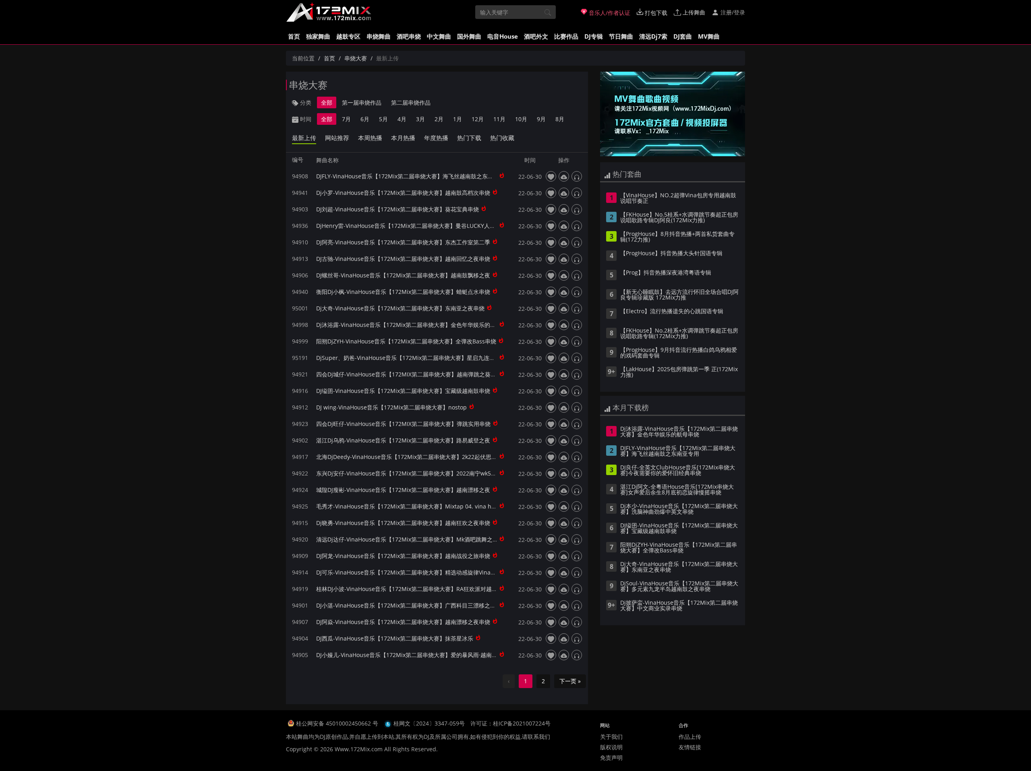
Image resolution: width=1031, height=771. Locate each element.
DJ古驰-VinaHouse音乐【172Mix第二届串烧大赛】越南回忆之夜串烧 (403, 259)
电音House (502, 36)
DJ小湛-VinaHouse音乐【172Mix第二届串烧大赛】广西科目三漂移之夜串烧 (411, 605)
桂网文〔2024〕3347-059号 (429, 723)
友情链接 (690, 747)
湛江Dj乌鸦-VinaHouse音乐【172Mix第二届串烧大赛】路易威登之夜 (403, 440)
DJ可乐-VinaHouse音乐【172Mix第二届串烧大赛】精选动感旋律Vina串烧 (409, 572)
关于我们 (611, 736)
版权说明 (611, 747)
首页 (294, 36)
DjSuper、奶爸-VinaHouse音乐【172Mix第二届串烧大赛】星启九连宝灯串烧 (414, 358)
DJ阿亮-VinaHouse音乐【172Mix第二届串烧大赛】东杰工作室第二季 (403, 242)
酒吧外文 (536, 36)
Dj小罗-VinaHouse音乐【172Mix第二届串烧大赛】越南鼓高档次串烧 (403, 192)
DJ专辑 (593, 36)
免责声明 (611, 757)
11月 (499, 119)
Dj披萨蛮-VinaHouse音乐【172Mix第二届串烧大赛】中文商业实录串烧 (679, 606)
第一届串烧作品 (361, 102)
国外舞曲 (469, 36)
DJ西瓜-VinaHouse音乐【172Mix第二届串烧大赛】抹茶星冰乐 (394, 638)
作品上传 (690, 736)
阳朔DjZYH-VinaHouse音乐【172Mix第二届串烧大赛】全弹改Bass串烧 (406, 341)
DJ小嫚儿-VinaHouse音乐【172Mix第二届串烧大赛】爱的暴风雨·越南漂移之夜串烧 (421, 655)
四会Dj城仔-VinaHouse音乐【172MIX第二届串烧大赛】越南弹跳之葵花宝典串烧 (417, 374)
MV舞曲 (709, 36)
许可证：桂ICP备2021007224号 (510, 723)
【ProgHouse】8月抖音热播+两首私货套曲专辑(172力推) (677, 237)
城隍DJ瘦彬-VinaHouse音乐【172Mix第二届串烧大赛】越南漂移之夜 (403, 490)
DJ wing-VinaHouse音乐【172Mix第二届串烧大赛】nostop (391, 407)
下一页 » (570, 681)
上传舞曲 (693, 12)
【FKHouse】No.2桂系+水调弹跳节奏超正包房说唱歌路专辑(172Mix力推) (679, 334)
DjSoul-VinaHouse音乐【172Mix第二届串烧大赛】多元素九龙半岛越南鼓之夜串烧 (679, 587)
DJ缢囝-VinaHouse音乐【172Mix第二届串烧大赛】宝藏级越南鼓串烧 (403, 391)
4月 (401, 119)
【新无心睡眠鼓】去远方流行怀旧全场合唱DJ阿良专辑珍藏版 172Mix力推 (679, 295)
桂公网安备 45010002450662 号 (338, 723)
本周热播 (370, 138)
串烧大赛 (355, 58)
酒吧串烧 (409, 36)
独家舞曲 (318, 36)
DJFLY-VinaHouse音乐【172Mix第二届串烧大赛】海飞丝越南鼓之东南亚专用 (413, 176)
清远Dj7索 (653, 36)
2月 (439, 119)
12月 (478, 119)
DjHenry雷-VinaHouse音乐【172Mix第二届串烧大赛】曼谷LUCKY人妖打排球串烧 (420, 225)
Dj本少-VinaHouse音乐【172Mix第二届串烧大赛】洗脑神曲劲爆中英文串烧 (679, 509)
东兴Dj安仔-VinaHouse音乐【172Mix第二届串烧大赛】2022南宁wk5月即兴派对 (417, 473)
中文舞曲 (439, 36)
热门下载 (469, 138)
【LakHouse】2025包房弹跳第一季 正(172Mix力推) (679, 372)
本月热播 (403, 138)
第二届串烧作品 (411, 102)
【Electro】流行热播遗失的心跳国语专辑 (671, 311)
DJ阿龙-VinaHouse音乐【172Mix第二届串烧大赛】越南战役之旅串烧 (403, 556)
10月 (521, 119)
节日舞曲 (621, 36)
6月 (364, 119)
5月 (383, 119)
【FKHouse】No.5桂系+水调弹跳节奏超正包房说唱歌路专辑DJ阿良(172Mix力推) (679, 218)
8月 (559, 119)
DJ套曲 (682, 36)
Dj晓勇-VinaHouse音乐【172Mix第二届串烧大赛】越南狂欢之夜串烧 (403, 523)
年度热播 (436, 138)
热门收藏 (502, 138)
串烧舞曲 (378, 36)
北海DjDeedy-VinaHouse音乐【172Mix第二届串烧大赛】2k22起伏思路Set (410, 457)
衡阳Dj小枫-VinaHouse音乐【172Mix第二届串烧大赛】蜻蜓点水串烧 (403, 292)
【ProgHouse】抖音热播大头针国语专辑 (671, 253)
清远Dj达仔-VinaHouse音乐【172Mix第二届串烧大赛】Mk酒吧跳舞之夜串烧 (412, 539)
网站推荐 (337, 138)
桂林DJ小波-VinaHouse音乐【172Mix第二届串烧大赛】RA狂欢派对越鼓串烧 (412, 589)
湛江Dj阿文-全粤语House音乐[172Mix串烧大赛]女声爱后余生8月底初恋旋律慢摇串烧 (677, 490)
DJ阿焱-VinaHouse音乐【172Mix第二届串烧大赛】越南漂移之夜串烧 (403, 622)
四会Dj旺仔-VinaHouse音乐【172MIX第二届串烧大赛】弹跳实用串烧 (403, 424)
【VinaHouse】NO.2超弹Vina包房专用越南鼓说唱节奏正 (678, 198)
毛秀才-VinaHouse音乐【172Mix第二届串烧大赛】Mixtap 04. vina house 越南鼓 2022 (426, 506)
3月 (420, 119)
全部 (326, 102)
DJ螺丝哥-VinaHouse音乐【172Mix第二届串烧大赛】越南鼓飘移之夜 (403, 275)
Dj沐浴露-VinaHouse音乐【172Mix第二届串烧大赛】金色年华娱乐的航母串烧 (414, 325)
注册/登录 (732, 12)
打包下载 (655, 13)
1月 (457, 119)
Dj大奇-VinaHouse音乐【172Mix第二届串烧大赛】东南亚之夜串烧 (400, 308)
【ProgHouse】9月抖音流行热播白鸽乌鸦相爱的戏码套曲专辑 (678, 353)
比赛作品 (566, 36)
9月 (541, 119)
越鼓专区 (348, 36)
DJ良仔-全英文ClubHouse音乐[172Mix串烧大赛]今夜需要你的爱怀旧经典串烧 (677, 471)
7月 (346, 119)
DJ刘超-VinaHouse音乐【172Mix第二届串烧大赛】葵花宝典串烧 (397, 209)
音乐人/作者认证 (608, 13)
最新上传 (304, 138)
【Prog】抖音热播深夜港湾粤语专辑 (665, 273)
